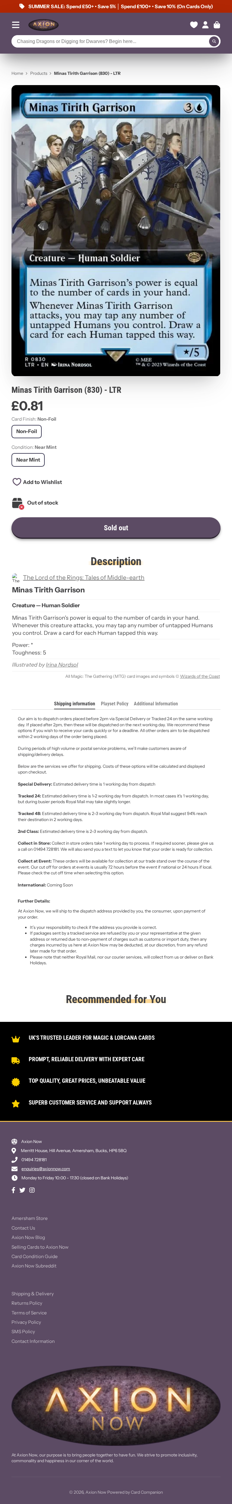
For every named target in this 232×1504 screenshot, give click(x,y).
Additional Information (156, 704)
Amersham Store (29, 1218)
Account (205, 24)
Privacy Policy (26, 1322)
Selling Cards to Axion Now (40, 1247)
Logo (43, 25)
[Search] (214, 41)
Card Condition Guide (34, 1256)
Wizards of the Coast (200, 676)
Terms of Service (29, 1313)
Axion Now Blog (28, 1237)
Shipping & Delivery (32, 1294)
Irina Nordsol (62, 664)
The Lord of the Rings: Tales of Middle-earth (83, 577)
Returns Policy (26, 1303)
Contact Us (23, 1228)
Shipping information (74, 704)
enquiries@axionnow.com (45, 1168)
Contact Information (33, 1341)
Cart (217, 24)
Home (17, 73)
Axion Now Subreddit (33, 1266)
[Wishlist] (194, 24)
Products (38, 73)
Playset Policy (114, 704)
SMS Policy (23, 1331)
